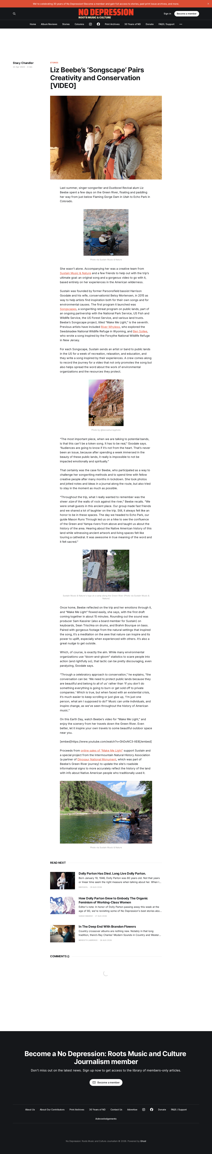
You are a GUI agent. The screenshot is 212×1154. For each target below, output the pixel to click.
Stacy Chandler (23, 63)
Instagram (143, 1109)
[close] (208, 3)
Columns (79, 24)
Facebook (151, 1109)
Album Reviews (49, 24)
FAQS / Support (166, 24)
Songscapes (68, 309)
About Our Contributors (52, 1109)
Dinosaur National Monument (96, 759)
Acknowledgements (106, 1118)
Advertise (132, 1109)
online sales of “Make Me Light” (102, 750)
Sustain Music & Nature (75, 273)
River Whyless (110, 326)
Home (33, 24)
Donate (150, 24)
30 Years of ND (132, 24)
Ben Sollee (140, 331)
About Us (30, 1109)
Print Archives (112, 24)
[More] (180, 24)
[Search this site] (14, 13)
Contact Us (116, 1109)
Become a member (187, 13)
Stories (66, 24)
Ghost (143, 1141)
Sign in (167, 13)
